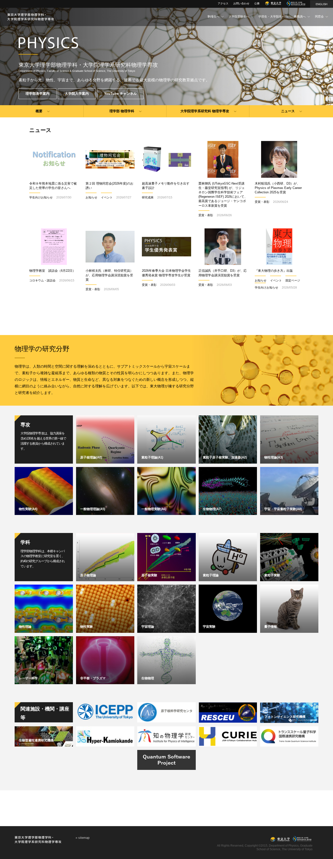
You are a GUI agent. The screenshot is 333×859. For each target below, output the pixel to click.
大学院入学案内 (77, 93)
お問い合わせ (241, 3)
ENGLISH (321, 4)
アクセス (223, 3)
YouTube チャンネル (120, 93)
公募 (257, 3)
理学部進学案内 (37, 93)
